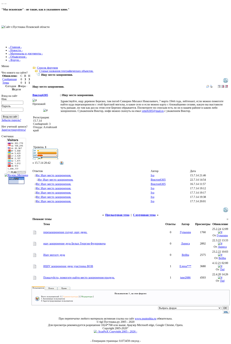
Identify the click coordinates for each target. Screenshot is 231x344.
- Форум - (14, 60)
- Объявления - (18, 56)
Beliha (185, 254)
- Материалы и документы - (26, 53)
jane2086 (185, 277)
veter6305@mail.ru (153, 110)
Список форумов (47, 67)
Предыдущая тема (117, 214)
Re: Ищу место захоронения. (53, 175)
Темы (5, 82)
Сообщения (9, 79)
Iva (152, 175)
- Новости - (16, 50)
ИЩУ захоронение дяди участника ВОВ (68, 266)
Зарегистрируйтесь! (13, 129)
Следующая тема (144, 214)
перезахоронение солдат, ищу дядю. (65, 232)
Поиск (51, 288)
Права (64, 288)
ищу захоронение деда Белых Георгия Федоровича (74, 243)
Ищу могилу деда (54, 254)
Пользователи (38, 288)
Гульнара (185, 232)
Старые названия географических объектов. (66, 71)
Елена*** (185, 266)
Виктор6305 (40, 95)
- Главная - (15, 47)
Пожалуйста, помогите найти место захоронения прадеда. (79, 277)
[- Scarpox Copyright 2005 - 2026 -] (115, 331)
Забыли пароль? (11, 120)
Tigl (222, 269)
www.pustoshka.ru (145, 318)
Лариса (185, 243)
